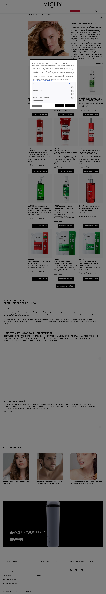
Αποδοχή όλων (70, 105)
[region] (53, 84)
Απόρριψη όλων (59, 105)
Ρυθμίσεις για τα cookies (38, 100)
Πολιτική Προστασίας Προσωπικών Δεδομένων (42, 80)
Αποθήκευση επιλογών (37, 105)
